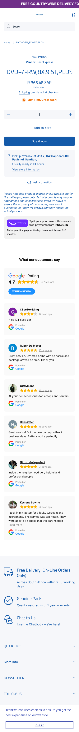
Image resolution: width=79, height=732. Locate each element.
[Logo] (39, 14)
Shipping (24, 92)
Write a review (21, 291)
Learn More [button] (58, 715)
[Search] (7, 26)
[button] (73, 15)
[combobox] (39, 26)
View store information (26, 169)
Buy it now (39, 141)
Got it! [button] (39, 725)
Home (7, 42)
